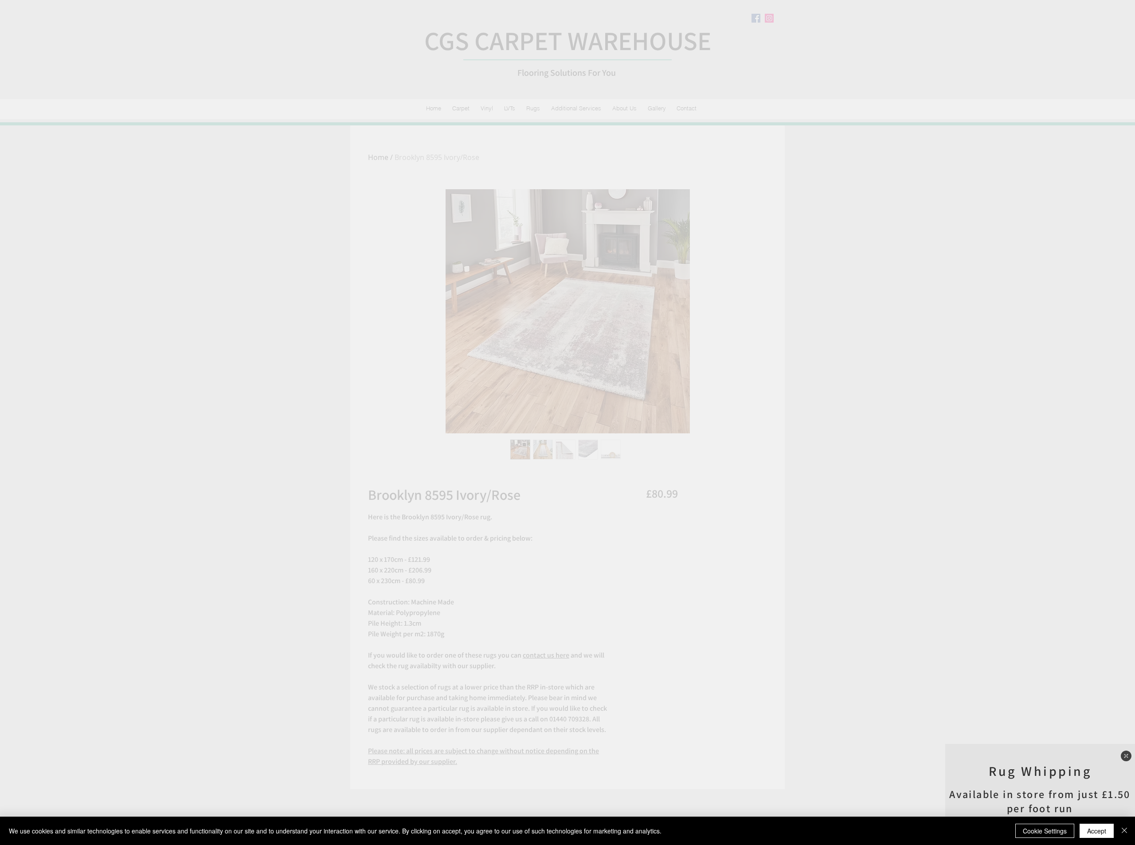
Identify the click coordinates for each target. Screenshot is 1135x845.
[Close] (1124, 831)
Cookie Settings (1045, 830)
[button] (1126, 756)
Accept (1096, 830)
